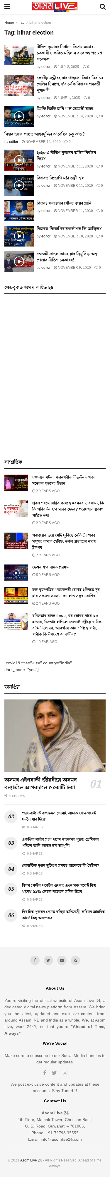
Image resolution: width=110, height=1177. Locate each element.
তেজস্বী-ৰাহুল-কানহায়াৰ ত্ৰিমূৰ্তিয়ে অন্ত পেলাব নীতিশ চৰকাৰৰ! (67, 257)
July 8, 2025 (68, 66)
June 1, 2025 (68, 97)
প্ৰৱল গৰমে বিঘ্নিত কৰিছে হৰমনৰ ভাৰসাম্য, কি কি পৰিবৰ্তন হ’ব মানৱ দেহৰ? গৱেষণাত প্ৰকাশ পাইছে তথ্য (68, 509)
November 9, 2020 (74, 267)
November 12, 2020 (43, 141)
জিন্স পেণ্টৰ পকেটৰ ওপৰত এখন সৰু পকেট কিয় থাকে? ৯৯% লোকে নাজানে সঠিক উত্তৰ (59, 889)
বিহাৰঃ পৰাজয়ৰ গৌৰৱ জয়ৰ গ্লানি (64, 203)
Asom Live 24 (31, 1160)
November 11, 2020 (75, 166)
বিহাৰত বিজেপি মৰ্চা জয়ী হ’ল (60, 178)
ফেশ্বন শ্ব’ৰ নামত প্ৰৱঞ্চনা (51, 567)
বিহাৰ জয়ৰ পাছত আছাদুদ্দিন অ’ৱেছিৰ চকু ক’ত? (44, 134)
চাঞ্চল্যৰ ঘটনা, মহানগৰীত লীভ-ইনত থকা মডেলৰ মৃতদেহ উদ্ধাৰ (63, 481)
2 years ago (47, 491)
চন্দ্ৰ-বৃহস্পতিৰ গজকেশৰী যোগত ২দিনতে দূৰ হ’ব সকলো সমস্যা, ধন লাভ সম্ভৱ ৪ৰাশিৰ (66, 593)
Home (9, 22)
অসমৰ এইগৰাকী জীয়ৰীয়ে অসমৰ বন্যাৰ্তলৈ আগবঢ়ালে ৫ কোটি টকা (40, 784)
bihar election (40, 22)
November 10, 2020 (75, 236)
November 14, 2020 (75, 116)
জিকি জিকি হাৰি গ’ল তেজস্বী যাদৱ (65, 109)
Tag (22, 22)
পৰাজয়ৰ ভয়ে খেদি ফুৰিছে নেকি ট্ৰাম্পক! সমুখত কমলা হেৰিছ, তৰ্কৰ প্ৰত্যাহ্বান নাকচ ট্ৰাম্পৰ (64, 542)
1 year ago (46, 641)
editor (45, 66)
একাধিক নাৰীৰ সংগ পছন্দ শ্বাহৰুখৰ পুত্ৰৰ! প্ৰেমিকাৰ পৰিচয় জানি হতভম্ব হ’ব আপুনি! (60, 843)
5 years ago (47, 574)
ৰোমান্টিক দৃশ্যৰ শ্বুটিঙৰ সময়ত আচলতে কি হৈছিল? (60, 866)
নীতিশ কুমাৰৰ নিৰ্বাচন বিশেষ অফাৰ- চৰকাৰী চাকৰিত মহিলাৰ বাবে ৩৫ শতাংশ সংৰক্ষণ (69, 53)
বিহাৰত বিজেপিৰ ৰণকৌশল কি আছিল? (69, 229)
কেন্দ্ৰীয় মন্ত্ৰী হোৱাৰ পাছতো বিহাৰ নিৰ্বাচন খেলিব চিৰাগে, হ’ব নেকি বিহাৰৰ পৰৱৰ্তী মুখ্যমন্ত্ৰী (70, 84)
